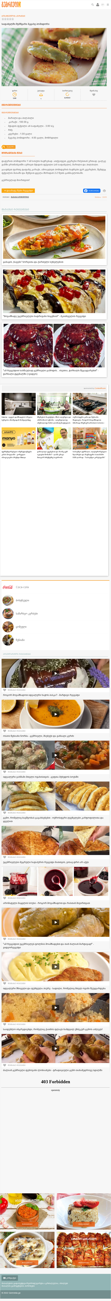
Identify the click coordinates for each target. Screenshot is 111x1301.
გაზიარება (94, 191)
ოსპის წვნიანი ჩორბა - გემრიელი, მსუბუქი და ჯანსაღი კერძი (38, 736)
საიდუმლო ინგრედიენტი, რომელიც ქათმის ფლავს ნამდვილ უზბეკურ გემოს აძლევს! (52, 1029)
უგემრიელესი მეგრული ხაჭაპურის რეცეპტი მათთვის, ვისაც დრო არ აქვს (46, 862)
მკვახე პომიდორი (20, 197)
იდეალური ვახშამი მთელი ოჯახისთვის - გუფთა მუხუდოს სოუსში (40, 777)
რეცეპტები (27, 1224)
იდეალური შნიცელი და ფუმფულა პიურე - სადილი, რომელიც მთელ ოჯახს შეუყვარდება (54, 988)
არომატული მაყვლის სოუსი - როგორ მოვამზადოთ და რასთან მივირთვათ (46, 903)
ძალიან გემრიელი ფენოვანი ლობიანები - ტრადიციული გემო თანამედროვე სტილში (52, 1070)
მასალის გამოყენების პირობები (18, 1286)
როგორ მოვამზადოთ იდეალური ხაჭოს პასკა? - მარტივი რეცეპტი (41, 695)
